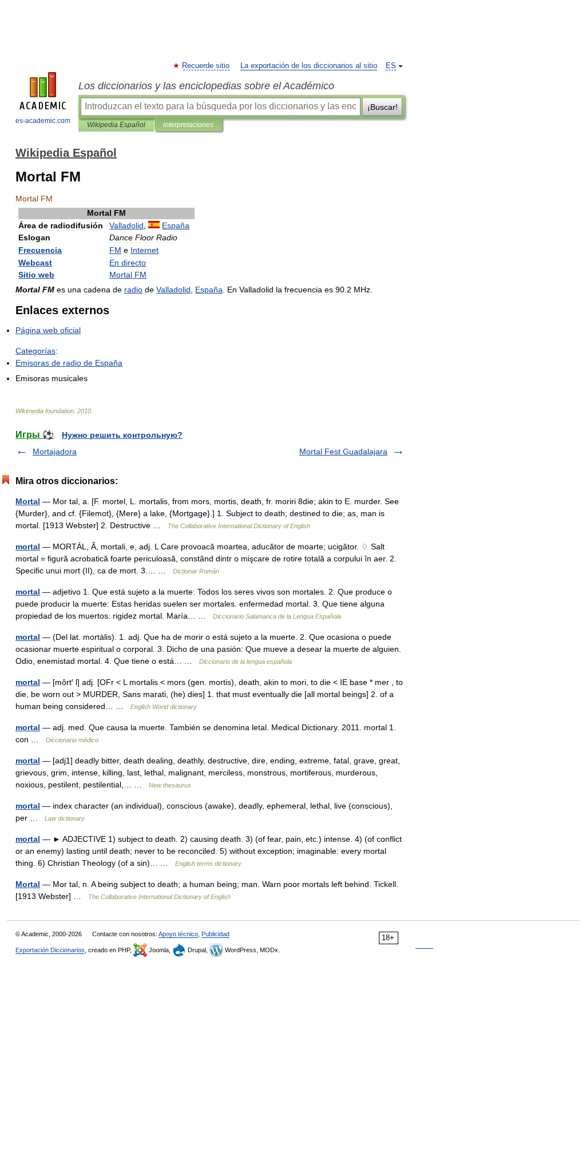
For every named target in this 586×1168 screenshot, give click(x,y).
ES (391, 66)
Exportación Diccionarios (50, 950)
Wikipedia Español (116, 125)
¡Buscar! (382, 107)
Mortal (27, 501)
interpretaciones (188, 125)
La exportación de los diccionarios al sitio (308, 66)
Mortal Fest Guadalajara (343, 451)
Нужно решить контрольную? (122, 435)
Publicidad (215, 934)
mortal (27, 546)
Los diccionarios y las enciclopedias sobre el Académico (206, 86)
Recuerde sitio (206, 66)
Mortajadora (55, 451)
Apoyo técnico (178, 934)
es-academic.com (42, 121)
